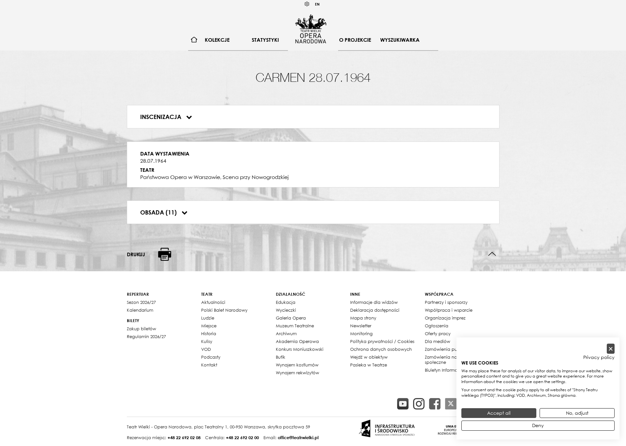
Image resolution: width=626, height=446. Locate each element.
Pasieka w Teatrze (368, 364)
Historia (208, 333)
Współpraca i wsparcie (448, 310)
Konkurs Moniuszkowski (299, 349)
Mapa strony (363, 317)
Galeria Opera (291, 317)
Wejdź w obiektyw (369, 357)
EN (317, 4)
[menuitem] (194, 40)
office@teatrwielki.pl (298, 437)
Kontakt (209, 364)
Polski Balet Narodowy (224, 310)
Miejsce (208, 325)
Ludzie (207, 317)
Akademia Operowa (297, 341)
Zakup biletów (141, 328)
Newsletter (360, 325)
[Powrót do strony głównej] (310, 28)
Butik (280, 357)
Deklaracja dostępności (374, 310)
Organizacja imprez (445, 317)
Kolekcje (217, 40)
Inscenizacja (161, 116)
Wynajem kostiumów (297, 364)
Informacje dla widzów (374, 302)
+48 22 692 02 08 (184, 437)
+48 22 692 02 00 (242, 437)
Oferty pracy (438, 333)
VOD (206, 349)
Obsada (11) (159, 212)
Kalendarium (140, 310)
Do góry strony (492, 254)
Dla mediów (437, 341)
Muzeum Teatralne (295, 325)
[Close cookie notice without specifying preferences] (611, 349)
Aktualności (213, 302)
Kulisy (206, 341)
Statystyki (265, 40)
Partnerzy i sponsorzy (446, 302)
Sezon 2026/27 (141, 302)
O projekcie (355, 40)
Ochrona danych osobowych (381, 349)
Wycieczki (286, 310)
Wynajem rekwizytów (297, 372)
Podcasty (210, 357)
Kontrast (307, 4)
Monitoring (361, 333)
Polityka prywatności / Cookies (382, 341)
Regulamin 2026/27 (146, 336)
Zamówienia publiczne (448, 349)
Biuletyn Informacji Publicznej (454, 370)
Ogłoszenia (436, 325)
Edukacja (285, 302)
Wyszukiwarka (400, 40)
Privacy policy (599, 357)
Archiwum (286, 333)
